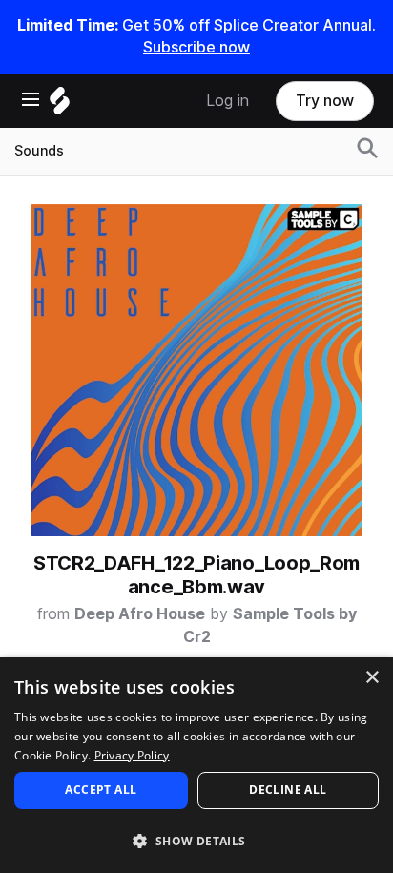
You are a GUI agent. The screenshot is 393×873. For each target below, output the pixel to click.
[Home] (60, 105)
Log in (227, 101)
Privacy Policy (132, 755)
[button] (196, 840)
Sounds (39, 150)
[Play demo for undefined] (196, 370)
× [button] (371, 678)
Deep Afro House (139, 614)
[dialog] (196, 765)
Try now (325, 101)
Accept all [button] (100, 789)
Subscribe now (196, 47)
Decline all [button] (287, 789)
